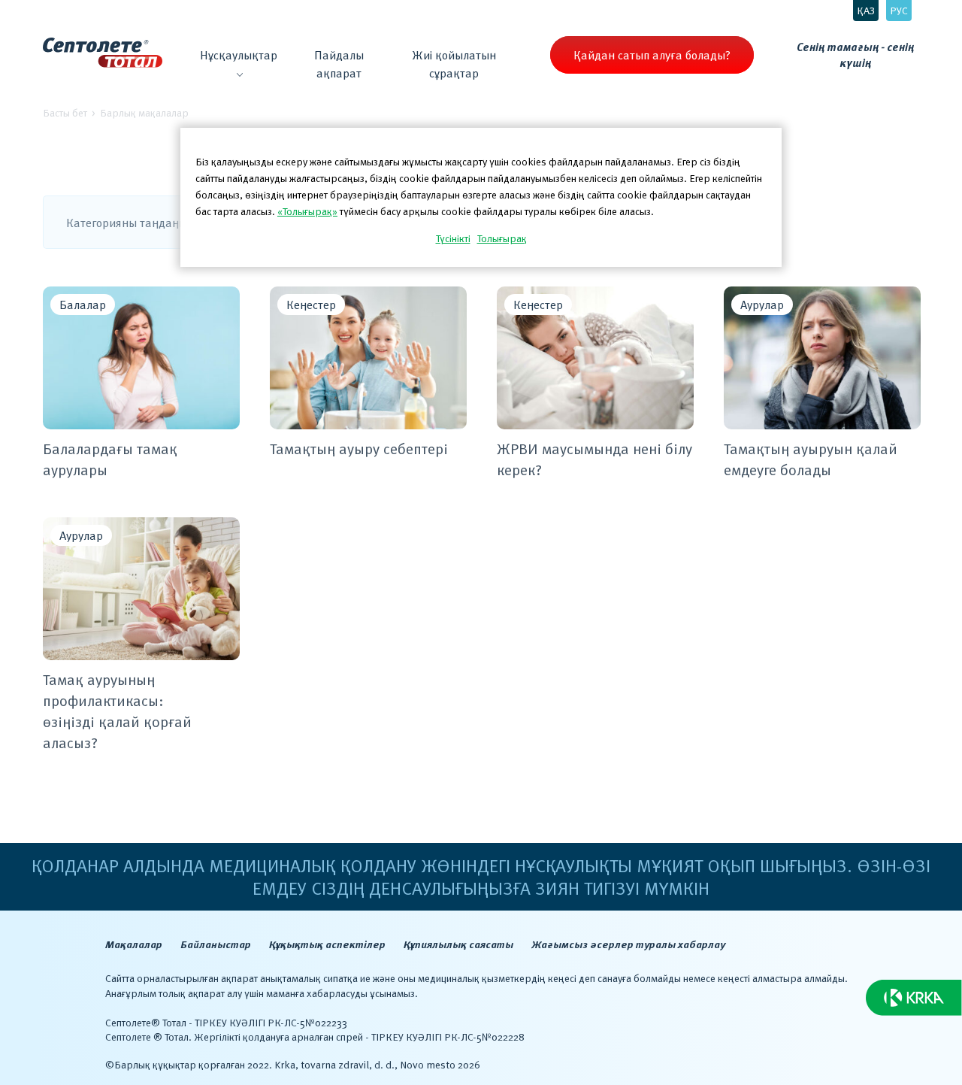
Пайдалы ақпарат (339, 64)
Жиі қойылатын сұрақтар (454, 64)
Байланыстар (215, 944)
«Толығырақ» (307, 211)
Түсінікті (453, 238)
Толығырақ (502, 238)
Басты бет (65, 112)
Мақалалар (133, 944)
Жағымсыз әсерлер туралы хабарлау (628, 944)
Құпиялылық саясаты (458, 944)
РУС (899, 10)
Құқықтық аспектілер (327, 944)
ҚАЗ (866, 10)
